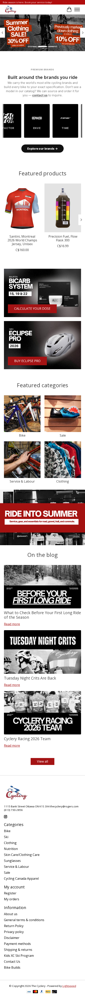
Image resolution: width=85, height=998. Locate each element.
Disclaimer (11, 938)
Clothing (62, 481)
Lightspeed (69, 986)
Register (10, 893)
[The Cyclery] (10, 9)
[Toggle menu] (77, 9)
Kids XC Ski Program (19, 955)
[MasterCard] (35, 992)
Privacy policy (14, 932)
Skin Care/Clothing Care (22, 855)
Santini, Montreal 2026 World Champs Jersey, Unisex (22, 240)
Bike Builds (12, 967)
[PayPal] (41, 992)
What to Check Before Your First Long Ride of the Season (42, 615)
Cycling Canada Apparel (21, 878)
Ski (6, 837)
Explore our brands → (42, 148)
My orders (11, 899)
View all (42, 761)
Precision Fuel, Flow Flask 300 (62, 238)
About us (10, 914)
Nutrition (11, 849)
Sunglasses (12, 860)
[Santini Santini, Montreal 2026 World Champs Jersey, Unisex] (22, 208)
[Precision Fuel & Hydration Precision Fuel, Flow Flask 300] (62, 208)
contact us (39, 95)
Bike (22, 435)
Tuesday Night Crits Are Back (30, 678)
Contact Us (12, 961)
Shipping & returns (18, 949)
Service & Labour (22, 481)
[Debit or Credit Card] (54, 992)
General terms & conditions (24, 920)
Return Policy (14, 926)
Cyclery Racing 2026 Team (27, 738)
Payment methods (17, 944)
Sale (63, 435)
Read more (12, 624)
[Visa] (29, 992)
